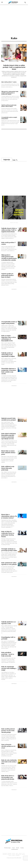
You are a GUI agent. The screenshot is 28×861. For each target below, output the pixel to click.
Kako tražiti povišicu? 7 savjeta (8, 82)
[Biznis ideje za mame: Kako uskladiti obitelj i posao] (22, 452)
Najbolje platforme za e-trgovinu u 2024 (8, 622)
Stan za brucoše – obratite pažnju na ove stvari (8, 746)
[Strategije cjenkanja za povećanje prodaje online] (22, 550)
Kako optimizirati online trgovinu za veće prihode (9, 563)
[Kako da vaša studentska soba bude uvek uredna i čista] (22, 761)
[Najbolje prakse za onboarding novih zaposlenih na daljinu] (22, 354)
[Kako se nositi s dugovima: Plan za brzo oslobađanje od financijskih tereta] (22, 337)
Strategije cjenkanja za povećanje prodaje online (9, 549)
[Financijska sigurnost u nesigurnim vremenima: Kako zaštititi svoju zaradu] (22, 370)
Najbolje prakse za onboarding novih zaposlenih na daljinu (8, 354)
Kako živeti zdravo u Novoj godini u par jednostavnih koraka (7, 777)
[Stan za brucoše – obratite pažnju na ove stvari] (22, 746)
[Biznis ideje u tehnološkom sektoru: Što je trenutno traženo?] (22, 516)
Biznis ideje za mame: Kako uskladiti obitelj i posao (8, 452)
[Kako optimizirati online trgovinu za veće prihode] (22, 564)
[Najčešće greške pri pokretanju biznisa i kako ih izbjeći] (23, 107)
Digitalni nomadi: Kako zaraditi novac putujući (8, 419)
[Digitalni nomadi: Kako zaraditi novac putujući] (22, 419)
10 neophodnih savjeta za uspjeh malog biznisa (9, 322)
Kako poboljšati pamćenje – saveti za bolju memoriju (7, 654)
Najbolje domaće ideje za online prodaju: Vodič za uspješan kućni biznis (14, 67)
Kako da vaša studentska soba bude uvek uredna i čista (9, 761)
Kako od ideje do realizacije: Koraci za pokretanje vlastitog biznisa (7, 534)
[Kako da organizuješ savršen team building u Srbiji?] (22, 668)
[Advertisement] (14, 23)
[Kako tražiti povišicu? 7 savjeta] (23, 84)
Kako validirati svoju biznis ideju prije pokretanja (7, 468)
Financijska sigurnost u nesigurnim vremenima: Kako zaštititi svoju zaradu (8, 371)
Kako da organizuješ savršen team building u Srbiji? (8, 668)
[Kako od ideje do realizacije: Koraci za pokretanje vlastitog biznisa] (22, 533)
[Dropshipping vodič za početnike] (22, 638)
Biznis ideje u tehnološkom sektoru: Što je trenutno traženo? (9, 516)
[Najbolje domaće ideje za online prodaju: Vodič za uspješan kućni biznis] (14, 53)
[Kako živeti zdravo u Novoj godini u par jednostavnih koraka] (22, 777)
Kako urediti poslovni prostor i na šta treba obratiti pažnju (8, 730)
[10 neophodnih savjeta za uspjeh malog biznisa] (23, 120)
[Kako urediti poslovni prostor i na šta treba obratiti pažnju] (22, 730)
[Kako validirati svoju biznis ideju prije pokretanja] (22, 468)
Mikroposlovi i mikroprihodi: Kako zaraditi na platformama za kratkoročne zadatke (9, 93)
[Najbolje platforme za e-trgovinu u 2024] (22, 623)
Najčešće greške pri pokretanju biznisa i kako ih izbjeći (8, 105)
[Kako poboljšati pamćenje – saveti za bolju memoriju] (22, 654)
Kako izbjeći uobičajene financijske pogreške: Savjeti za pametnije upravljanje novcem (8, 436)
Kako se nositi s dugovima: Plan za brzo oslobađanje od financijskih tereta (8, 338)
